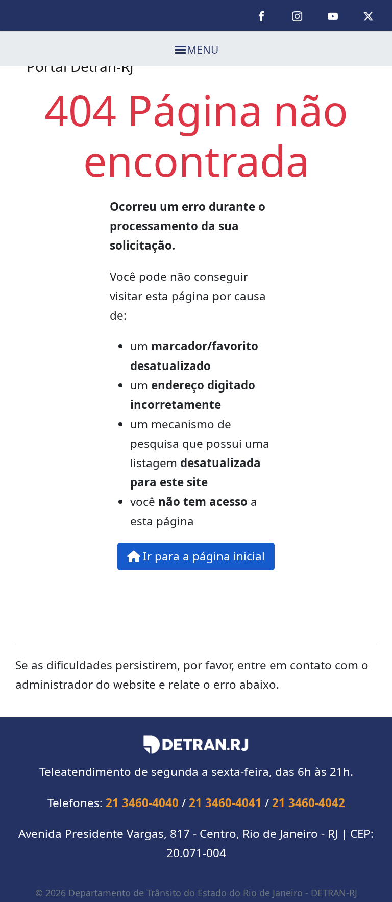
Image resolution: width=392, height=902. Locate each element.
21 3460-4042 (308, 803)
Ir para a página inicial (202, 556)
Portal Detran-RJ (80, 66)
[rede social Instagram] (297, 15)
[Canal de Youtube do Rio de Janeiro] (333, 15)
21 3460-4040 (142, 803)
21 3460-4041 (225, 803)
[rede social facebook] (262, 15)
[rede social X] (368, 15)
